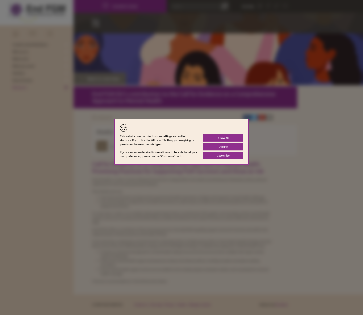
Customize (223, 155)
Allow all (223, 138)
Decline (223, 146)
